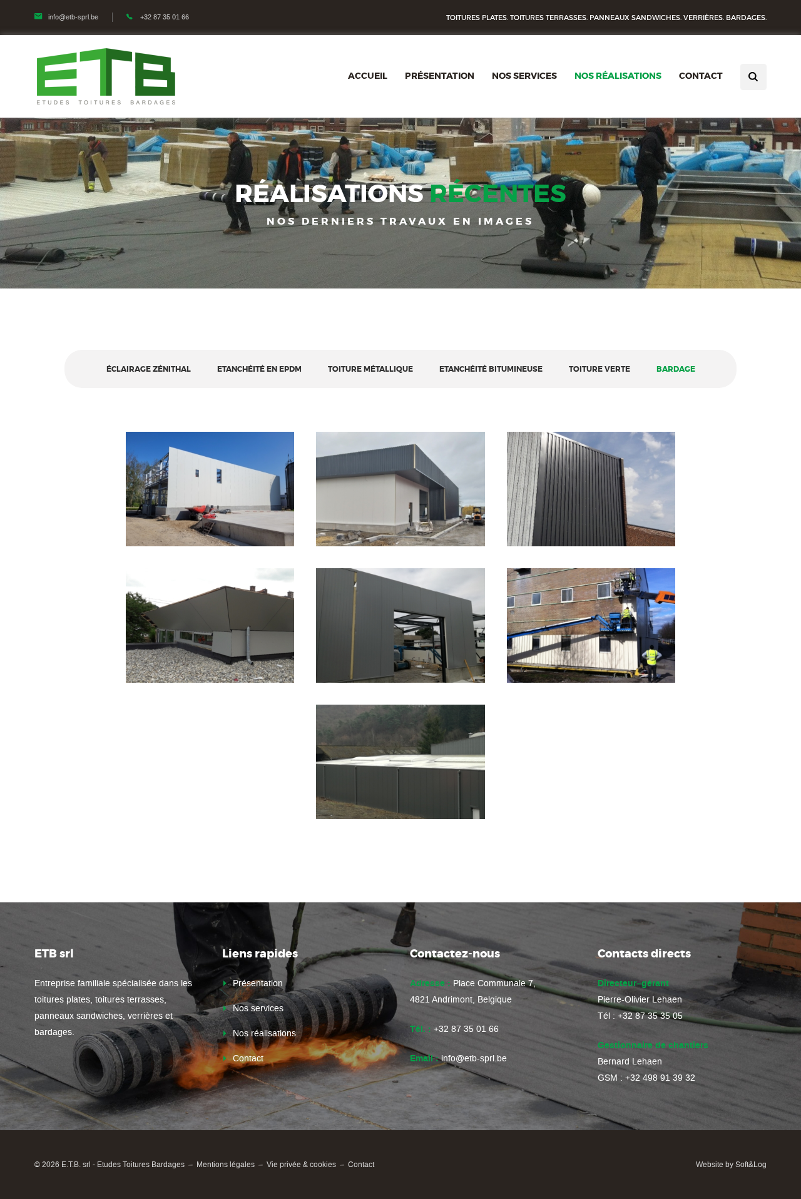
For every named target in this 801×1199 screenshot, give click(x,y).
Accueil (367, 75)
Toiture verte (599, 369)
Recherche (753, 77)
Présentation (439, 75)
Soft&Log (751, 1165)
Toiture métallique (370, 369)
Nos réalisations (617, 75)
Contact (701, 75)
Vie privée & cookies (301, 1165)
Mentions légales (225, 1165)
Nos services (524, 75)
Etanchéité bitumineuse (491, 369)
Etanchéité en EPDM (259, 369)
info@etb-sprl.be (73, 17)
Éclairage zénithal (148, 369)
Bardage (675, 369)
